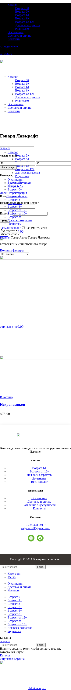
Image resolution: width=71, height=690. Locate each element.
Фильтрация (8, 167)
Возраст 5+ (22, 11)
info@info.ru (6, 54)
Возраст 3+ (22, 8)
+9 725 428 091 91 (35, 524)
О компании (39, 498)
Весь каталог (39, 481)
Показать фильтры (12, 250)
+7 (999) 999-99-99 (9, 47)
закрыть (5, 148)
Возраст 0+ (15, 189)
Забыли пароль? (10, 227)
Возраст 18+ (15, 182)
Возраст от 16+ (17, 213)
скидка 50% (15, 186)
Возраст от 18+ (17, 216)
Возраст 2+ (15, 192)
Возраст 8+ (22, 18)
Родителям (22, 28)
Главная (5, 237)
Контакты (39, 508)
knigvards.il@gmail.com (35, 528)
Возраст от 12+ (24, 21)
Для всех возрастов (27, 25)
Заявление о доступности (39, 505)
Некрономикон (12, 404)
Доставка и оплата (39, 501)
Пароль (6, 213)
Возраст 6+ (22, 15)
